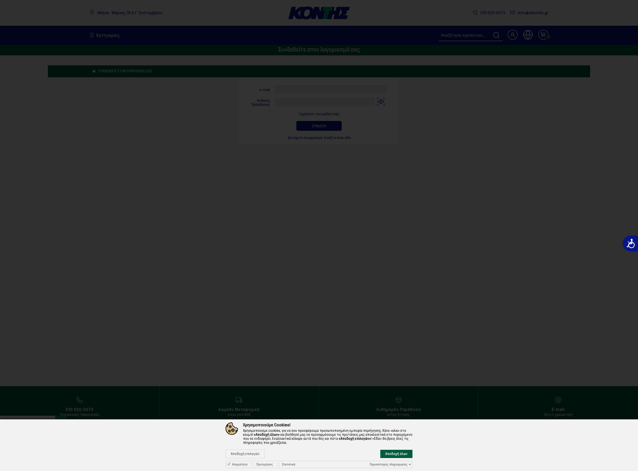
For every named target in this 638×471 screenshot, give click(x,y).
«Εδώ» (377, 439)
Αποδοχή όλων (396, 454)
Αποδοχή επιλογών (245, 454)
